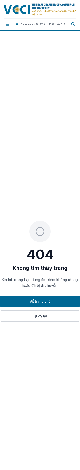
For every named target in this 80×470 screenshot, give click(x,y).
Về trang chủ (40, 301)
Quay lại (40, 316)
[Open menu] (8, 24)
